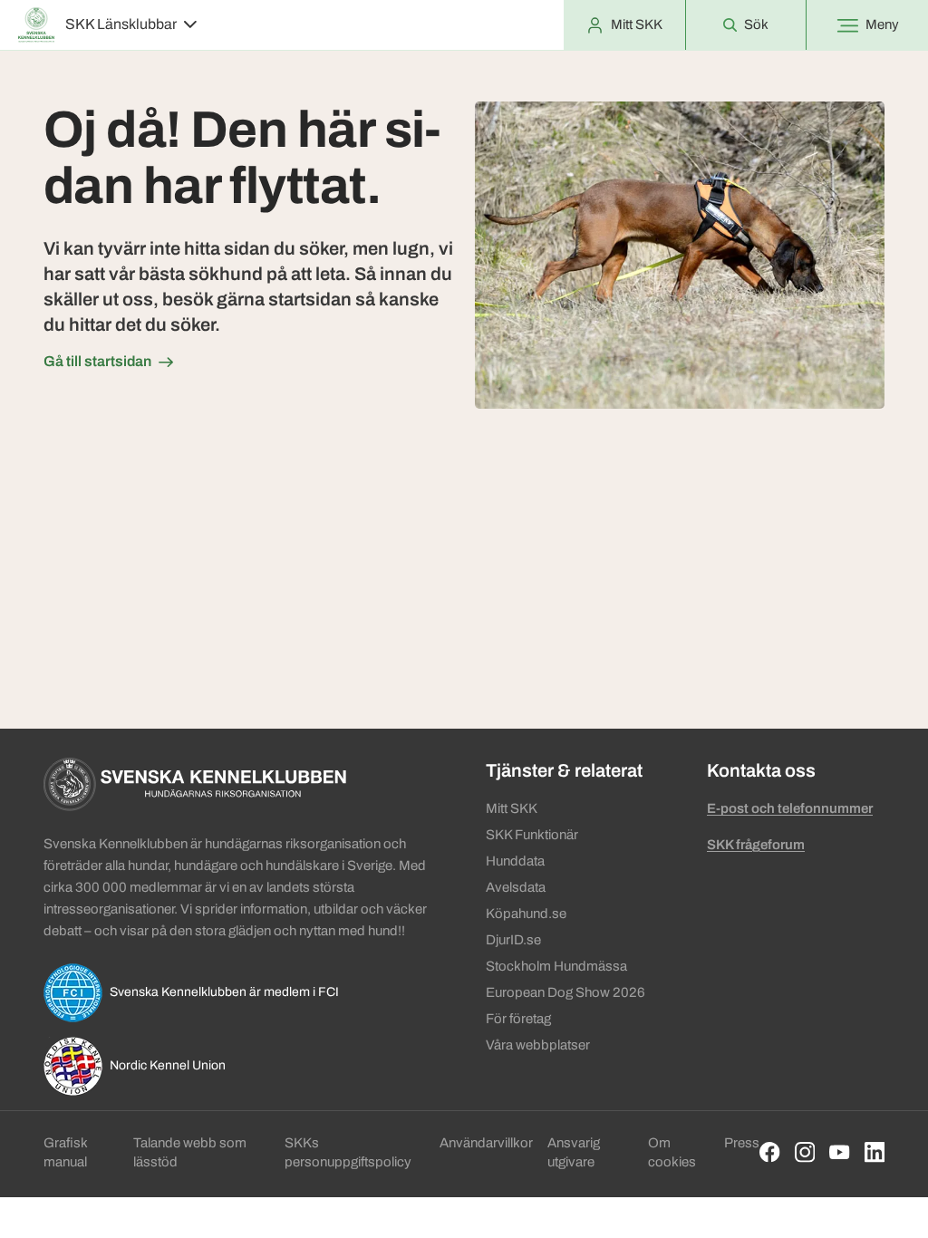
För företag (518, 1018)
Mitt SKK (511, 808)
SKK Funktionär (532, 834)
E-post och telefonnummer (790, 808)
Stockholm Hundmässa (556, 966)
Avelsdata (516, 887)
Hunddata (515, 861)
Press (741, 1143)
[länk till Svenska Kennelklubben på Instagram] (805, 1152)
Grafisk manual (65, 1152)
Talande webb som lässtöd (189, 1152)
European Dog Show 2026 (565, 992)
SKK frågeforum (756, 844)
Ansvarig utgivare (573, 1152)
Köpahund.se (526, 913)
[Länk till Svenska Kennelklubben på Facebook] (770, 1152)
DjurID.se (513, 940)
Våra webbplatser (538, 1045)
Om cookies (672, 1152)
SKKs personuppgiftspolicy (348, 1152)
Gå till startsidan (97, 361)
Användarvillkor (486, 1143)
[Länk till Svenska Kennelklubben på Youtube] (839, 1152)
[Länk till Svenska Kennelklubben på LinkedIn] (875, 1152)
